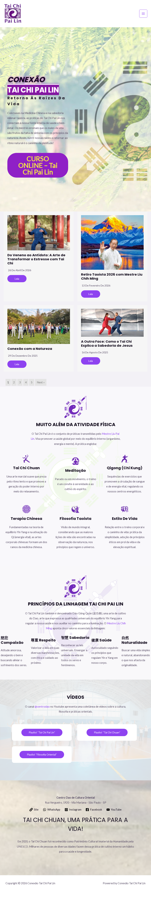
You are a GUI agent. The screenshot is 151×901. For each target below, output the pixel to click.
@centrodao (42, 706)
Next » (41, 382)
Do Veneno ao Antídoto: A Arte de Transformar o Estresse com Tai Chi (36, 259)
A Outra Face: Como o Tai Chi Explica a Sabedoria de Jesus (107, 343)
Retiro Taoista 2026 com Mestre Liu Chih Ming (111, 276)
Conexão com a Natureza (29, 348)
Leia (17, 278)
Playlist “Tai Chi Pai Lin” (42, 732)
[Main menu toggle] (143, 14)
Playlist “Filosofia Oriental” (42, 754)
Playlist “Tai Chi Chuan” (107, 732)
